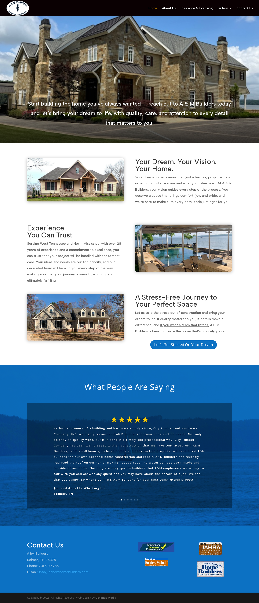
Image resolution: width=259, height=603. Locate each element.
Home (152, 8)
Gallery (222, 8)
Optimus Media (105, 597)
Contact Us (245, 8)
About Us (169, 8)
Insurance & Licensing (197, 8)
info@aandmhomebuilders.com (64, 572)
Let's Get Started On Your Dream (183, 344)
